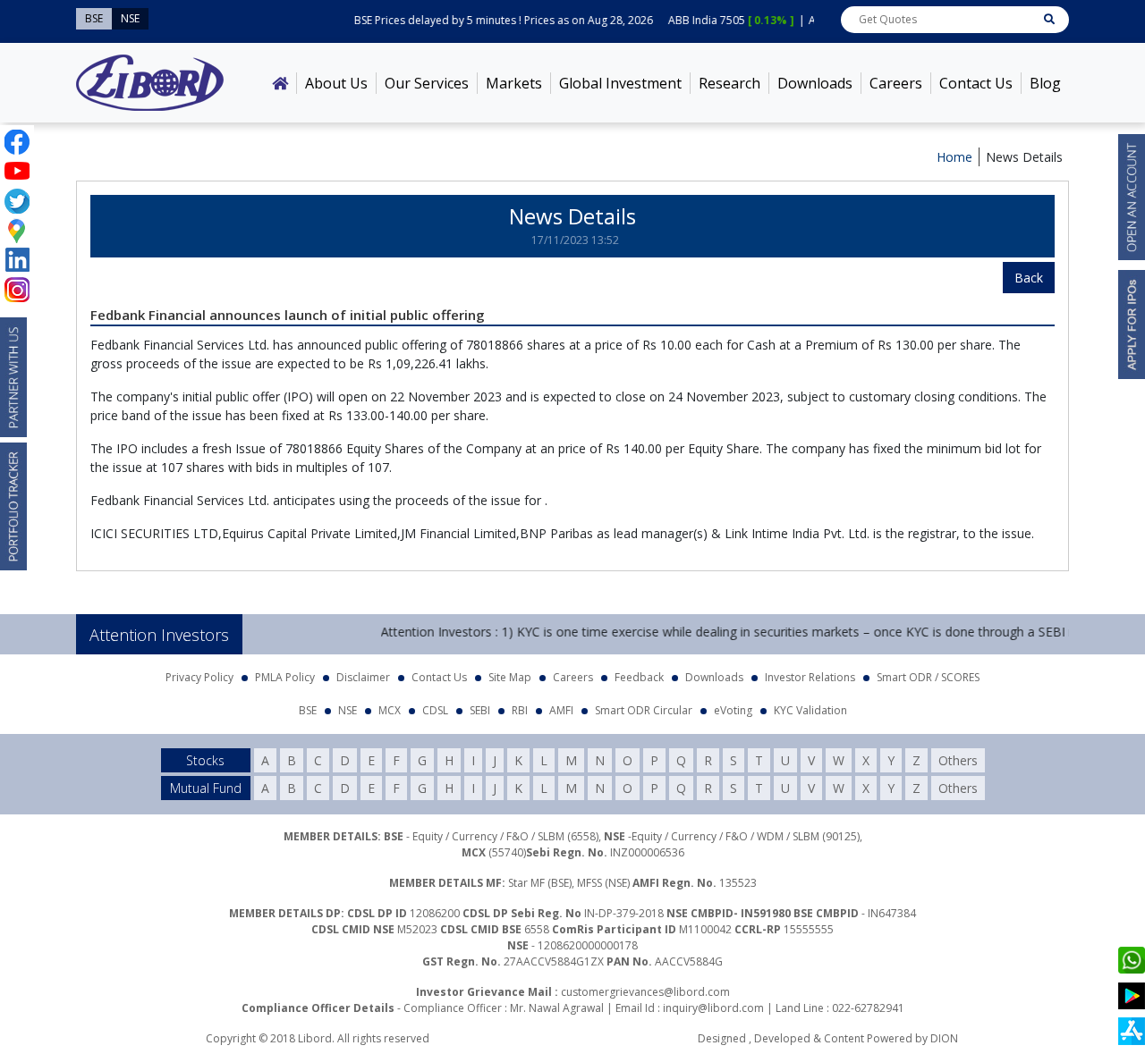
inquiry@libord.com (713, 1008)
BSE (308, 710)
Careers (895, 83)
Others (958, 760)
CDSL (435, 710)
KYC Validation (810, 710)
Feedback (639, 677)
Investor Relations (810, 677)
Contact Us (976, 83)
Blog (1045, 83)
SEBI (480, 710)
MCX (389, 710)
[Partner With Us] (13, 377)
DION (944, 1038)
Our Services (427, 83)
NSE (347, 710)
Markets (514, 83)
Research (729, 83)
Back (1028, 277)
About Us (336, 83)
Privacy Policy (199, 677)
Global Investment (620, 83)
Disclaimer (363, 677)
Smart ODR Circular (643, 710)
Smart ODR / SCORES (928, 677)
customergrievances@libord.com (645, 991)
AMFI (561, 710)
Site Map (509, 677)
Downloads (814, 83)
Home (954, 156)
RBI (520, 710)
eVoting (733, 710)
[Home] (280, 83)
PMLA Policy (285, 677)
